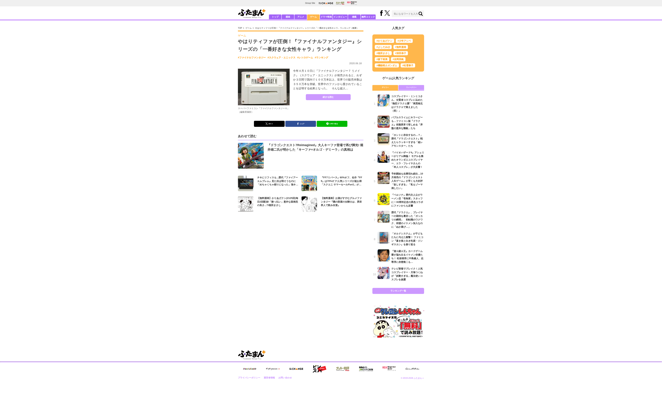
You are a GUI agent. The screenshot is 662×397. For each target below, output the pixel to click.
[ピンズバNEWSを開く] (319, 369)
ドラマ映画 (326, 16)
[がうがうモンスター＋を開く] (273, 369)
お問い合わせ (285, 377)
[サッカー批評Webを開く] (340, 3)
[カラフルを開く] (412, 369)
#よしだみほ (383, 47)
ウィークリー (411, 87)
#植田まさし (383, 53)
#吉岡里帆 (398, 59)
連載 (354, 16)
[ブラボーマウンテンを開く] (366, 369)
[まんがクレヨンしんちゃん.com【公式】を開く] (250, 369)
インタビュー (340, 16)
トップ (275, 16)
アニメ (300, 16)
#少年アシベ (404, 40)
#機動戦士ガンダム (387, 65)
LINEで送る (333, 124)
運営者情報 (269, 377)
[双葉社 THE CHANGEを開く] (326, 3)
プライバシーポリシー (249, 377)
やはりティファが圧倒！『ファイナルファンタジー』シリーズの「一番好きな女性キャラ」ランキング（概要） (307, 28)
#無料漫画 (400, 47)
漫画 (288, 16)
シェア (302, 124)
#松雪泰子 (407, 65)
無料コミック (368, 16)
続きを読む (328, 97)
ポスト (270, 124)
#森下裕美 (382, 59)
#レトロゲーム (305, 57)
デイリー (385, 87)
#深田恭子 (400, 53)
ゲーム (313, 16)
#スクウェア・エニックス (281, 57)
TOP (240, 28)
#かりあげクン (384, 40)
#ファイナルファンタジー (252, 57)
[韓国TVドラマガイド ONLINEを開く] (352, 3)
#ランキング (321, 57)
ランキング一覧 (398, 290)
